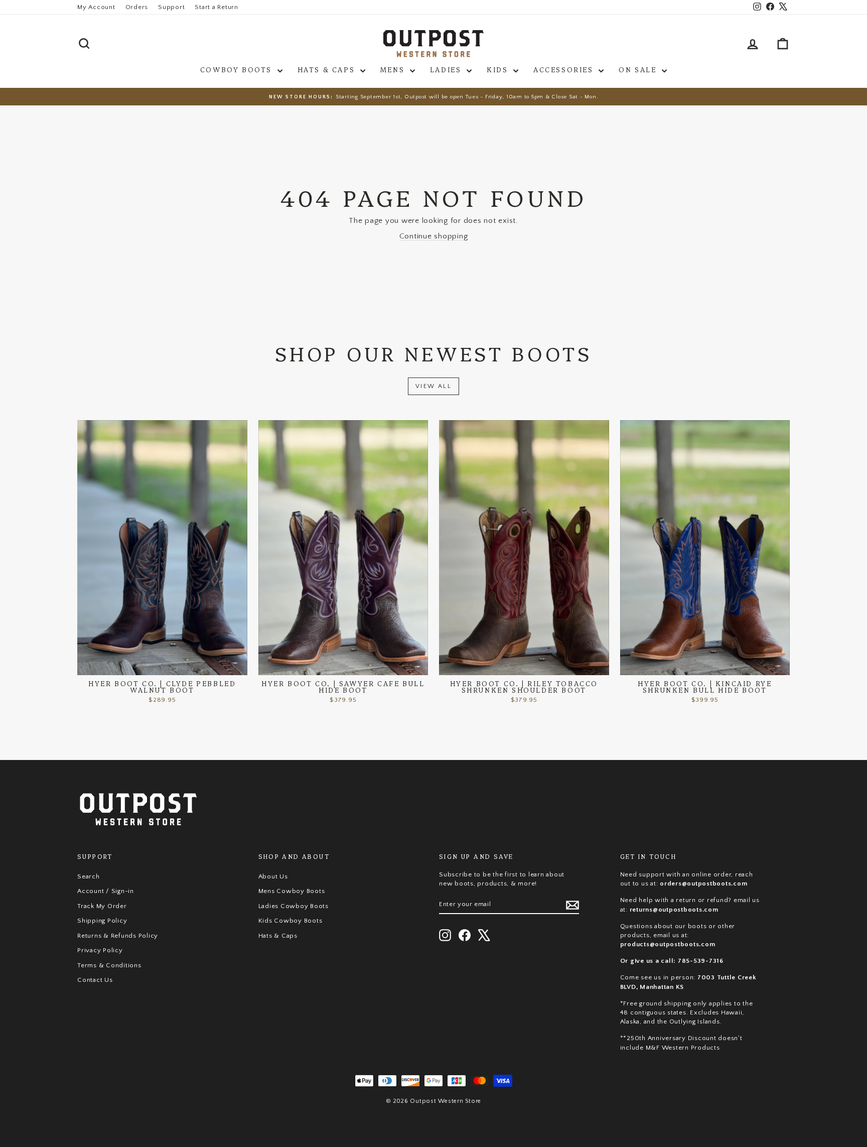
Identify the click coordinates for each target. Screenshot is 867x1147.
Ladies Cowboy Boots (293, 906)
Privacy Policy (100, 950)
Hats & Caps (328, 69)
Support (171, 7)
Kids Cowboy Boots (290, 920)
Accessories (564, 69)
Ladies (447, 69)
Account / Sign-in (105, 891)
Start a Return (216, 7)
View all (433, 386)
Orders (137, 7)
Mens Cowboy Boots (291, 891)
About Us (273, 876)
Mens (393, 69)
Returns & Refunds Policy (117, 935)
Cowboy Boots (237, 69)
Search (88, 876)
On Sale (639, 69)
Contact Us (95, 979)
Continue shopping (433, 236)
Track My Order (102, 906)
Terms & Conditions (109, 965)
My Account (96, 7)
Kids (499, 69)
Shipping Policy (102, 920)
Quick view (162, 664)
